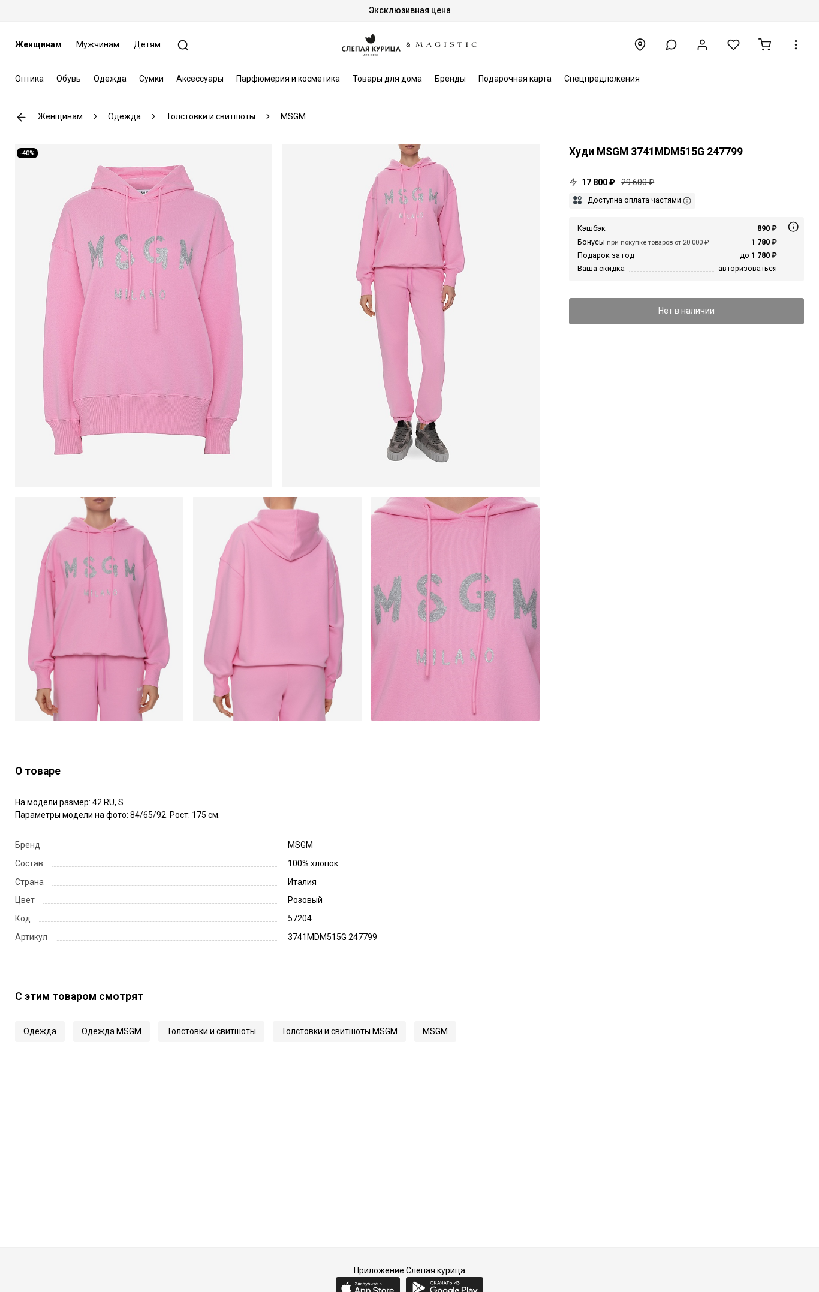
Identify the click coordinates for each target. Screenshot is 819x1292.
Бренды (450, 78)
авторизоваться (747, 268)
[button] (671, 44)
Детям (147, 44)
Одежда (110, 78)
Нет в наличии (686, 311)
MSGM (435, 1031)
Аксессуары (200, 78)
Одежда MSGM (111, 1031)
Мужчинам (97, 44)
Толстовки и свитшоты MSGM (339, 1031)
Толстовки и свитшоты (211, 1031)
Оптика (29, 78)
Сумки (151, 78)
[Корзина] (764, 44)
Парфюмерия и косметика (288, 78)
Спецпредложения (602, 78)
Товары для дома (387, 78)
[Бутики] (640, 44)
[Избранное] (733, 44)
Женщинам (38, 44)
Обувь (68, 78)
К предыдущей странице (21, 117)
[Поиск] (183, 45)
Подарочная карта (515, 78)
